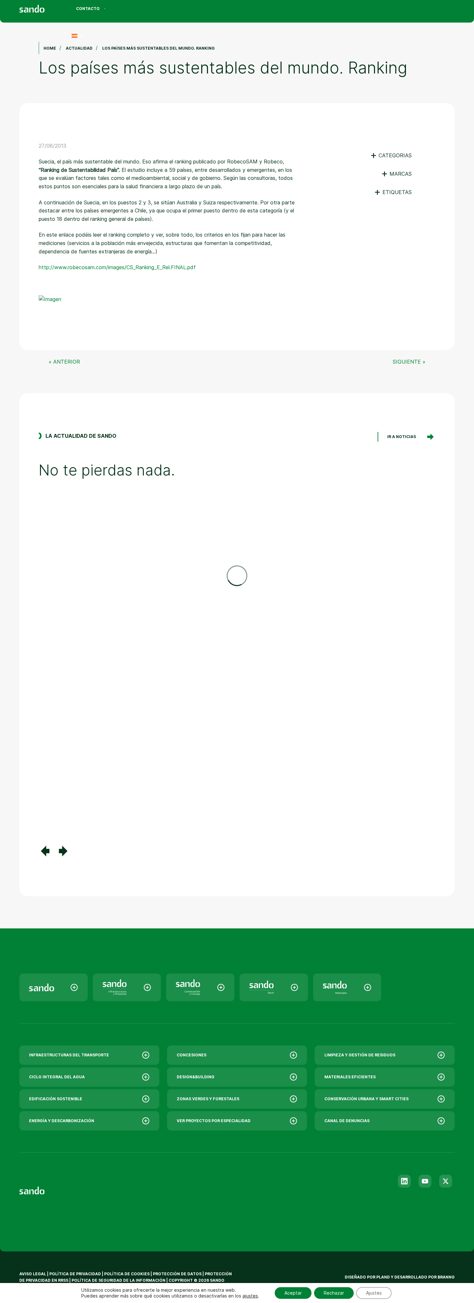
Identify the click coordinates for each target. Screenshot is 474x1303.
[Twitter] (445, 1181)
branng (446, 1277)
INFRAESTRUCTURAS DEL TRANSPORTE (69, 1055)
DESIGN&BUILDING (195, 1076)
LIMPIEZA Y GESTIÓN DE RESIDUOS (359, 1055)
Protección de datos (177, 1273)
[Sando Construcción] (127, 987)
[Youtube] (425, 1181)
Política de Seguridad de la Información (118, 1280)
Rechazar (334, 1293)
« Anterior (64, 361)
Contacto (88, 8)
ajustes (250, 1295)
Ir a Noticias (401, 436)
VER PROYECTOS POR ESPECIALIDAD (214, 1120)
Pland (383, 1277)
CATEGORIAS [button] (391, 155)
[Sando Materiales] (347, 987)
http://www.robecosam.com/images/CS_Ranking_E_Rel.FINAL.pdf (117, 267)
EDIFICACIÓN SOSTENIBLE (55, 1098)
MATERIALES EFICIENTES (350, 1076)
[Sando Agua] (274, 987)
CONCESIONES (191, 1055)
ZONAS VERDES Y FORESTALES (208, 1098)
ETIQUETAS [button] (393, 192)
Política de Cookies (127, 1273)
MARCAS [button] (396, 174)
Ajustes (374, 1293)
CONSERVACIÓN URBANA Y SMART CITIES (366, 1098)
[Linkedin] (404, 1181)
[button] (45, 851)
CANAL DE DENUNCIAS (347, 1120)
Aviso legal (32, 1273)
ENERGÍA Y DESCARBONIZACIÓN (61, 1120)
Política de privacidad (75, 1273)
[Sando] (43, 10)
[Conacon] (200, 987)
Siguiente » (409, 361)
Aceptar (293, 1293)
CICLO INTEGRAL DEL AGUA (57, 1076)
